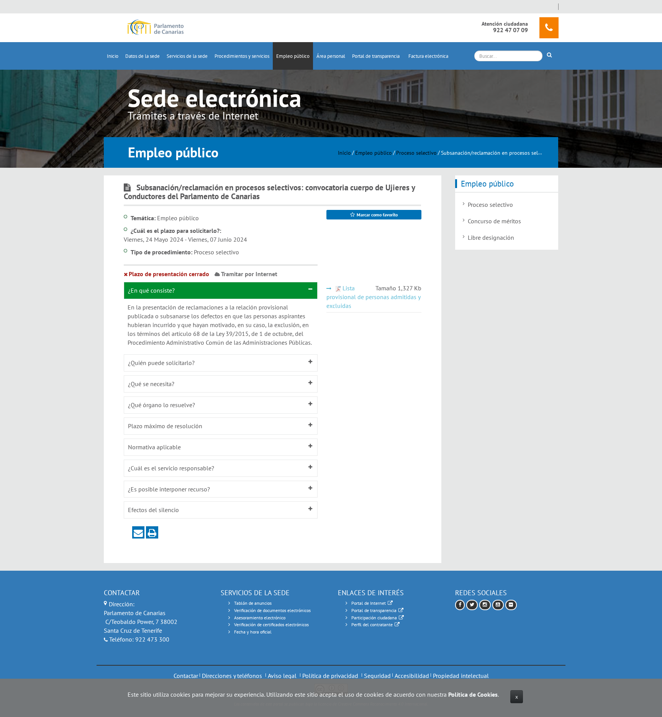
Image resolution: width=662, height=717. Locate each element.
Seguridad (377, 675)
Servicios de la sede (187, 56)
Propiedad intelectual (461, 675)
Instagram (485, 605)
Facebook (460, 605)
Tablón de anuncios (253, 603)
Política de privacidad (330, 675)
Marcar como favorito (377, 215)
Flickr (511, 605)
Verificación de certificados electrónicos (271, 624)
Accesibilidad (412, 675)
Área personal (330, 56)
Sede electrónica (215, 98)
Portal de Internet (368, 603)
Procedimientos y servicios (242, 56)
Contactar (186, 675)
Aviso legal (282, 675)
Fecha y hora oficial (253, 632)
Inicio (112, 56)
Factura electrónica (428, 56)
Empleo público (293, 56)
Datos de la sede (142, 56)
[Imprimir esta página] (152, 532)
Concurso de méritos (494, 221)
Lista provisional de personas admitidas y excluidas (373, 296)
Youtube (498, 605)
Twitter (472, 605)
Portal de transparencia (376, 56)
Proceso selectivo (416, 152)
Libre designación (491, 237)
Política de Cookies (473, 694)
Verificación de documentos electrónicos (272, 610)
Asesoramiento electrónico (259, 617)
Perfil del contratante (372, 624)
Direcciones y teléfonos (232, 675)
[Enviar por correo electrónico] (138, 532)
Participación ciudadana (374, 617)
